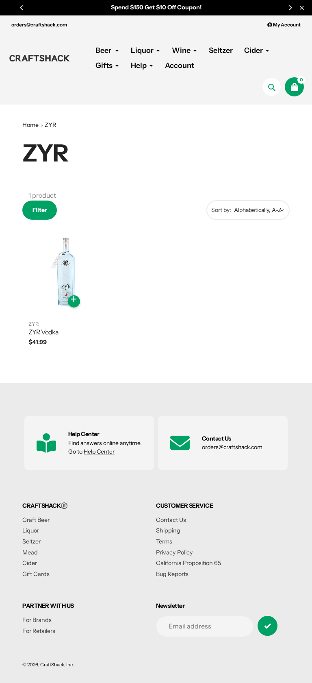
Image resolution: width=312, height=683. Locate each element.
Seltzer (31, 541)
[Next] (290, 8)
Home (30, 125)
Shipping (168, 530)
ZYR (50, 125)
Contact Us (171, 520)
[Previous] (22, 8)
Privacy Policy (174, 552)
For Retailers (38, 631)
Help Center (99, 451)
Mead (30, 552)
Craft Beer (36, 520)
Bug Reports (172, 574)
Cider (29, 563)
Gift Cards (36, 574)
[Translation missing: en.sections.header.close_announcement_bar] (302, 8)
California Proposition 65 (188, 563)
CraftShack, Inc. (57, 665)
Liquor (30, 530)
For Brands (37, 620)
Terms (164, 541)
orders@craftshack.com (39, 25)
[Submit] (267, 626)
